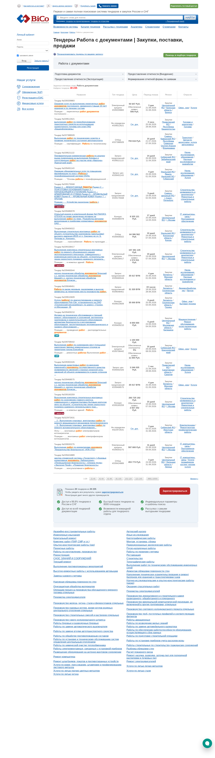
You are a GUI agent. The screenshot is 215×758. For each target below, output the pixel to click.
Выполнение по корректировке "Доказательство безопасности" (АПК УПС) (78, 448)
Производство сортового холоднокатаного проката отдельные (160, 609)
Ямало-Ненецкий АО (167, 175)
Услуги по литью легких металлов (145, 666)
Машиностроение (187, 319)
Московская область (168, 326)
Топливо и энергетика (187, 123)
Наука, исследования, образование (188, 154)
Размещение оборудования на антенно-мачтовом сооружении (87, 652)
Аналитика (136, 27)
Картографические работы (141, 538)
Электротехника (187, 425)
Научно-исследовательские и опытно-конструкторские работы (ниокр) (160, 581)
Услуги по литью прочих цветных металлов (76, 671)
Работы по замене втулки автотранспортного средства (83, 631)
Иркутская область (168, 431)
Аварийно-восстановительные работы (74, 531)
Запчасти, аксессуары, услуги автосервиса (187, 142)
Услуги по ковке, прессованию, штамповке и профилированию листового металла (87, 666)
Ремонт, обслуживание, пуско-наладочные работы (188, 325)
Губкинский (168, 179)
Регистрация (33, 68)
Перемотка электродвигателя (69, 597)
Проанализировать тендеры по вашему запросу (80, 54)
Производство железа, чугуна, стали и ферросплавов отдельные (88, 603)
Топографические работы (140, 562)
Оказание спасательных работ (143, 586)
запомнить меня (26, 56)
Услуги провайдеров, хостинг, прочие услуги (187, 463)
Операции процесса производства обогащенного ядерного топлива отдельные (85, 591)
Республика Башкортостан (168, 128)
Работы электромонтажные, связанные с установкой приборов (87, 648)
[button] (207, 743)
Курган (168, 240)
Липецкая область (170, 463)
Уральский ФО (168, 172)
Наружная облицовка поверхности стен (74, 582)
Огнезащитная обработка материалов (74, 586)
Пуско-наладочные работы (141, 548)
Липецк (168, 467)
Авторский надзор (136, 531)
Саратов (168, 374)
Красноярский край (168, 351)
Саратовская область (168, 371)
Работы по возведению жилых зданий (147, 623)
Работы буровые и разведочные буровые (76, 623)
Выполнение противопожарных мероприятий (78, 566)
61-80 (109, 479)
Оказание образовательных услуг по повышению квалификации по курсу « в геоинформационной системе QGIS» (78, 173)
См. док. (135, 124)
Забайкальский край (168, 160)
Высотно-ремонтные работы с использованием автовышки (85, 571)
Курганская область (168, 236)
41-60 (101, 479)
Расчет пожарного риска (140, 652)
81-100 (118, 479)
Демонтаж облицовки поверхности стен (148, 571)
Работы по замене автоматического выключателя (80, 626)
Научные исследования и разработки (187, 161)
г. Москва (171, 220)
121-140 (138, 479)
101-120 (128, 479)
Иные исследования (138, 535)
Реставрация (134, 555)
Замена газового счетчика (67, 576)
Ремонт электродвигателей (141, 661)
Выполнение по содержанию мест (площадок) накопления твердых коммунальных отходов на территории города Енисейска (80, 347)
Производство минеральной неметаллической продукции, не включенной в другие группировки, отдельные (160, 603)
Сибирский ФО (168, 157)
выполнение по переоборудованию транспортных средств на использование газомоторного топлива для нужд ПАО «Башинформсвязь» (74, 125)
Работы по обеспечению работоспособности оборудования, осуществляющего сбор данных (159, 631)
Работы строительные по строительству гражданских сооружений (162, 645)
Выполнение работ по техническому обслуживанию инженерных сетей (162, 566)
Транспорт (187, 137)
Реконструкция (61, 555)
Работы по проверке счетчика (143, 551)
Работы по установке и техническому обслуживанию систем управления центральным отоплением (86, 640)
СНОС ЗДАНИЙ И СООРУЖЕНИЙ (72, 558)
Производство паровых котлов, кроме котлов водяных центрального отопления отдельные (83, 609)
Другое (190, 290)
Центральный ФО (168, 321)
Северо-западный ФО (167, 194)
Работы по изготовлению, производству (75, 551)
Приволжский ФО (168, 123)
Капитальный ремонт (64, 538)
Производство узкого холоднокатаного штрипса (79, 620)
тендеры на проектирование (78, 21)
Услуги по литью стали (139, 671)
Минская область (168, 278)
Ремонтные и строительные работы (187, 199)
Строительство (135, 558)
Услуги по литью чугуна (66, 674)
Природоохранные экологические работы (149, 545)
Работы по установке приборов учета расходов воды (155, 640)
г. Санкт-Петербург (168, 199)
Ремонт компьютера (64, 656)
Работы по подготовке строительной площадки (152, 636)
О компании (169, 27)
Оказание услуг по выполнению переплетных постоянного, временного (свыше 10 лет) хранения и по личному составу (80, 105)
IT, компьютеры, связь (187, 215)
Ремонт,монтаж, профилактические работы (188, 429)
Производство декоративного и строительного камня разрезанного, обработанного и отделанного (155, 597)
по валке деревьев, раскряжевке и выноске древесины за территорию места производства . (80, 290)
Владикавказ (169, 148)
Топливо (188, 127)
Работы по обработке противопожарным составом (81, 636)
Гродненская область (168, 291)
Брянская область (170, 108)
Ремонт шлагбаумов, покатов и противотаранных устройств (86, 661)
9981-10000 (153, 479)
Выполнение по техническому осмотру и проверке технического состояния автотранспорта (78, 139)
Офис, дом (183, 107)
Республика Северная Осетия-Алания (168, 143)
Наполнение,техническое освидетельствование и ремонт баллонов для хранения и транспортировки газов (158, 575)
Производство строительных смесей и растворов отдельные (86, 615)
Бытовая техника (188, 303)
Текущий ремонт (62, 562)
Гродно (168, 307)
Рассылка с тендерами (115, 27)
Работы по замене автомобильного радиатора (152, 626)
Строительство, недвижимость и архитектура (187, 192)
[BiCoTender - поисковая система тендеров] (33, 23)
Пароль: (20, 47)
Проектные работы (63, 548)
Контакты (183, 27)
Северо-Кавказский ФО (168, 137)
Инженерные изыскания (66, 535)
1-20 (85, 479)
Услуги (194, 107)
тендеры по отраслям (100, 21)
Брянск (168, 112)
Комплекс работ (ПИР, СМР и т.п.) (71, 541)
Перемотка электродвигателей (143, 591)
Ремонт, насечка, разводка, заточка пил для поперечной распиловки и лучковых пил (157, 656)
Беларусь (167, 274)
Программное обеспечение (187, 220)
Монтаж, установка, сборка (141, 541)
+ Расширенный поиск (175, 21)
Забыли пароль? (41, 61)
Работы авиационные (138, 620)
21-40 (93, 479)
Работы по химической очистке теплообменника (79, 645)
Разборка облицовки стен (140, 648)
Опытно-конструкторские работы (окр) (74, 545)
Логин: (19, 40)
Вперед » (194, 479)
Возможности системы (65, 27)
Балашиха (168, 330)
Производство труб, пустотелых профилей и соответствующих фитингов (160, 615)
